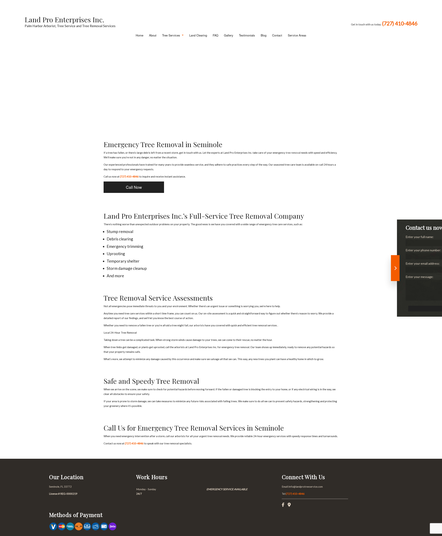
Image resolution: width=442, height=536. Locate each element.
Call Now (134, 187)
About (152, 35)
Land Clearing (198, 35)
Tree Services (171, 35)
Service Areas (297, 35)
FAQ (215, 35)
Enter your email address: (308, 263)
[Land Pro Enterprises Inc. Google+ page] (291, 505)
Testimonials (247, 35)
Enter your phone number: (309, 250)
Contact (277, 35)
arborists (199, 325)
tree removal (293, 152)
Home (139, 35)
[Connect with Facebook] (284, 505)
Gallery (228, 35)
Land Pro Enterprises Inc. (64, 19)
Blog (263, 35)
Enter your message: (305, 277)
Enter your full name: (305, 237)
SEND (362, 309)
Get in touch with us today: (384, 24)
